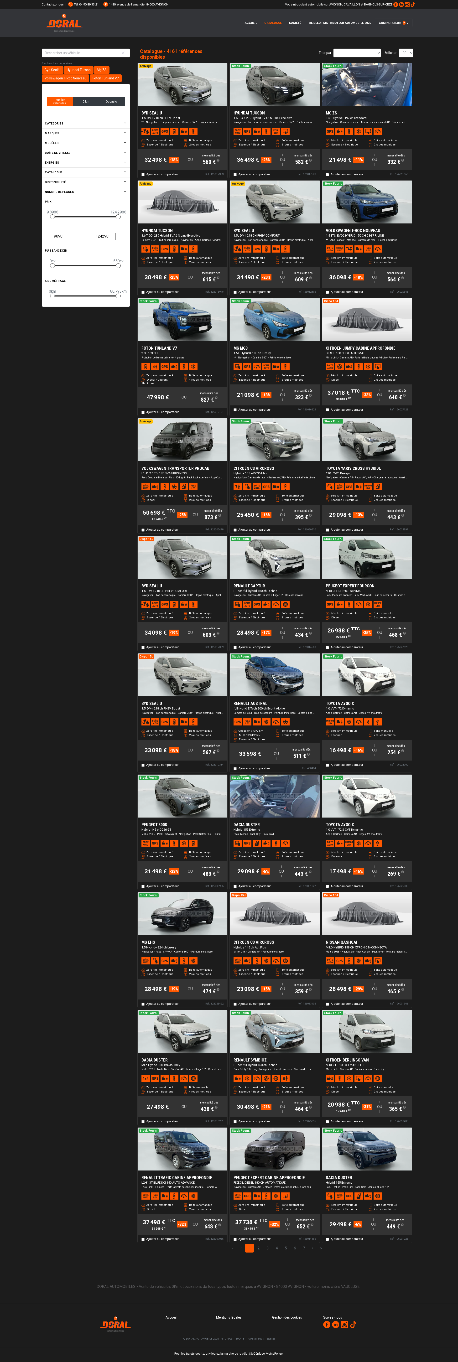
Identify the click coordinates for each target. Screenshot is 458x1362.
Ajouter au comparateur (162, 174)
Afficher (391, 53)
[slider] (52, 216)
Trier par (325, 53)
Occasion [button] (112, 101)
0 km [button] (86, 101)
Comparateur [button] (392, 23)
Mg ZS (102, 70)
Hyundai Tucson (79, 70)
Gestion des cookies (287, 1317)
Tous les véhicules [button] (59, 101)
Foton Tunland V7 (106, 78)
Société (295, 23)
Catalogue (273, 23)
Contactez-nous (53, 4)
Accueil (251, 23)
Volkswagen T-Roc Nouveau (65, 78)
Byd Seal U (53, 70)
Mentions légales (229, 1317)
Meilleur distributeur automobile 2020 (339, 23)
